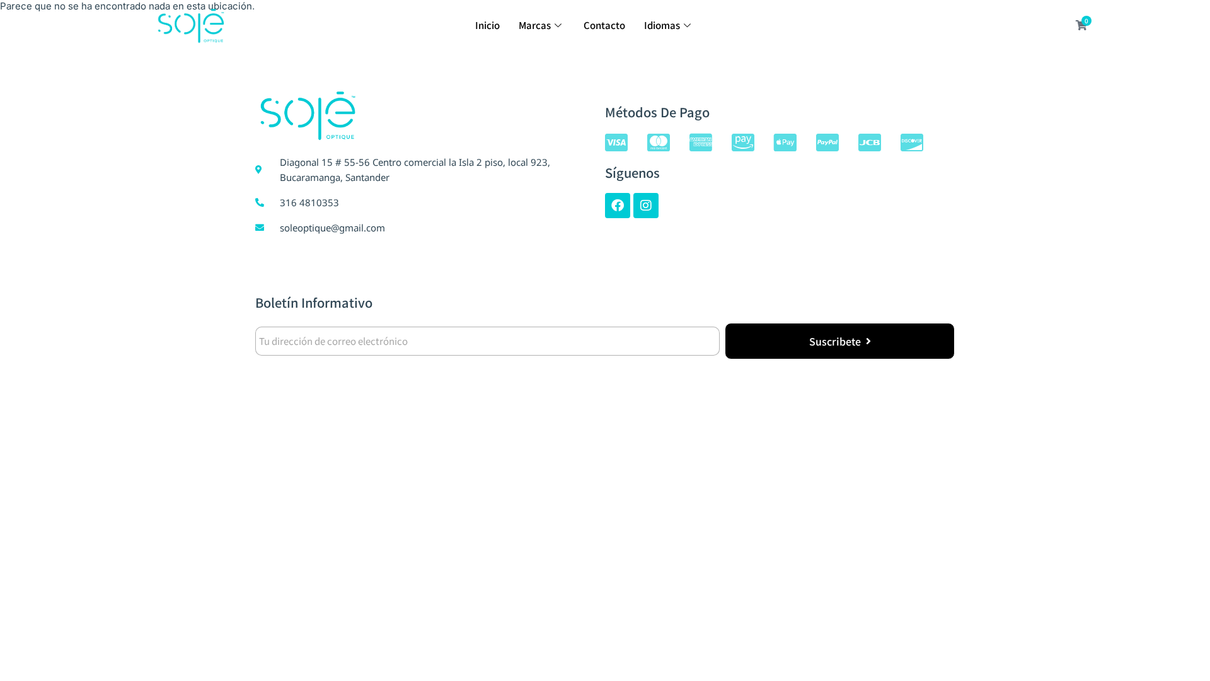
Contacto (604, 25)
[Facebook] (617, 205)
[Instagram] (646, 205)
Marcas (535, 25)
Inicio (487, 25)
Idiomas (662, 25)
